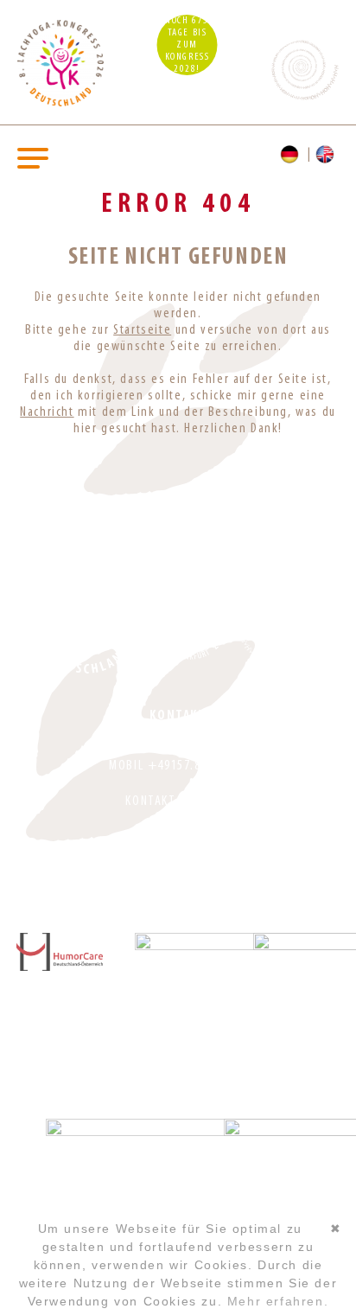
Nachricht (46, 412)
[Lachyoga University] (60, 103)
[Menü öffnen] (32, 157)
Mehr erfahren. (277, 1301)
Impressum (178, 836)
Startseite (142, 330)
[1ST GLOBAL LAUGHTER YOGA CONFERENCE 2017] (190, 622)
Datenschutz (178, 861)
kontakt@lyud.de (177, 801)
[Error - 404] (327, 155)
